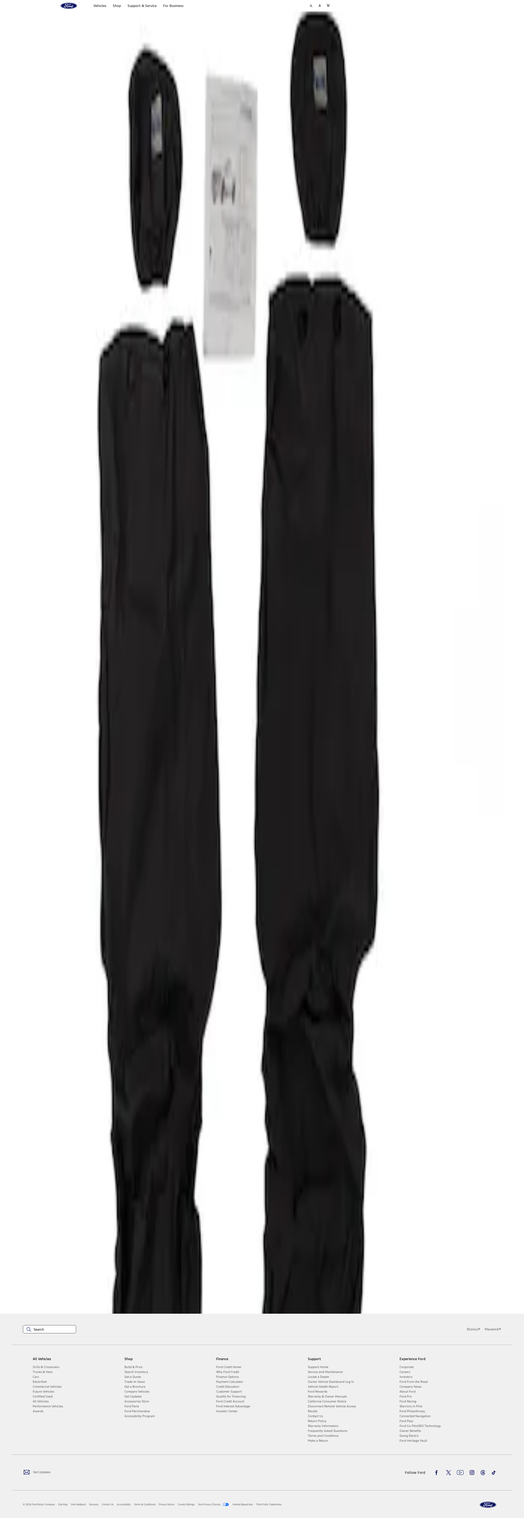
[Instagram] (472, 1472)
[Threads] (482, 1472)
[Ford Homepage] (488, 1505)
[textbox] (49, 1329)
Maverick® (493, 1329)
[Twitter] (448, 1472)
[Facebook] (437, 1472)
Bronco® (473, 1329)
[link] (63, 1504)
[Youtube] (460, 1472)
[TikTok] (493, 1472)
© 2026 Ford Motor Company (39, 1504)
